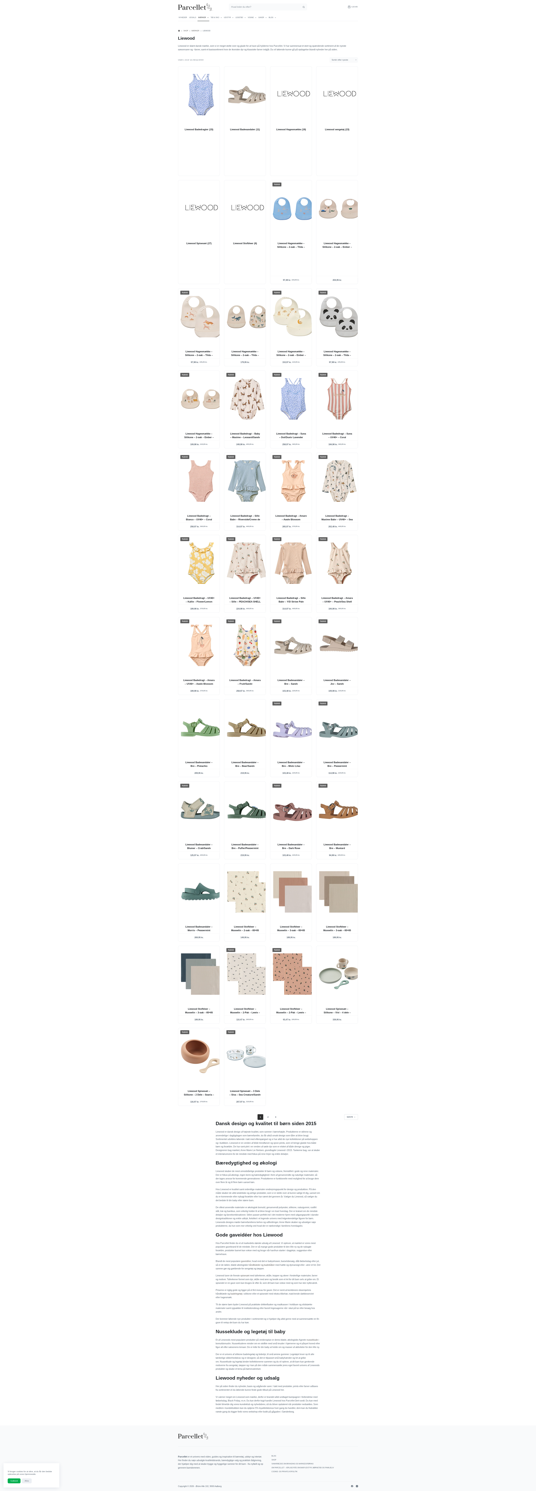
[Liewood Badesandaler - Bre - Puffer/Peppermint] (247, 810)
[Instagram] (357, 1486)
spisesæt (245, 1275)
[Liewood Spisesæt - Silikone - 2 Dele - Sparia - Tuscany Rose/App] (201, 1056)
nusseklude (312, 1340)
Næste (350, 1117)
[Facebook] (352, 1486)
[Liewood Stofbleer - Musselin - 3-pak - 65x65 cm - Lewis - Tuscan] (293, 892)
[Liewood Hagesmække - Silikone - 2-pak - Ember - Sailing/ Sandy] (339, 208)
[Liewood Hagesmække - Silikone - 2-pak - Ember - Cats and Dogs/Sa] (201, 399)
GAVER (261, 17)
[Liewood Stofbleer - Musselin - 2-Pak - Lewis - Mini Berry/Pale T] (293, 974)
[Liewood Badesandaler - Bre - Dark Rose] (293, 810)
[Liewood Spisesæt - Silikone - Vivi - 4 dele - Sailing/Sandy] (339, 974)
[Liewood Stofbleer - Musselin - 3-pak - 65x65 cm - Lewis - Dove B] (201, 974)
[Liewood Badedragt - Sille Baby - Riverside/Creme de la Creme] (247, 481)
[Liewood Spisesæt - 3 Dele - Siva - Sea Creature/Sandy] (247, 1056)
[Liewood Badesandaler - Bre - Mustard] (339, 810)
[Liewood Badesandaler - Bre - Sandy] (293, 645)
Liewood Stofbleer (245, 243)
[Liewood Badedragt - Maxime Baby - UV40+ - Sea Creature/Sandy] (339, 481)
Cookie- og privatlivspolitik (284, 1472)
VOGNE (251, 17)
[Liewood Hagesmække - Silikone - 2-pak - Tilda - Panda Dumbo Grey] (339, 317)
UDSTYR (227, 17)
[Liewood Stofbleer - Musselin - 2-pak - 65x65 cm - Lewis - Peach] (247, 892)
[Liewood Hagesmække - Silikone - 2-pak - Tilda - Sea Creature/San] (247, 317)
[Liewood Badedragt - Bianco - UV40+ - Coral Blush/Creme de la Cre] (201, 481)
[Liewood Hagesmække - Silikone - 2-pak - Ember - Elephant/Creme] (293, 317)
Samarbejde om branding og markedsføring (292, 1464)
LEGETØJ (239, 17)
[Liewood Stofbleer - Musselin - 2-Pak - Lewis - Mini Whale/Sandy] (247, 974)
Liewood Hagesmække (291, 129)
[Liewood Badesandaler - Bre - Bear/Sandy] (247, 727)
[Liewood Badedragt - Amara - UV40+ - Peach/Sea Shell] (339, 563)
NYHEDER (183, 17)
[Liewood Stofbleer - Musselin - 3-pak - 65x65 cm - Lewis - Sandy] (339, 892)
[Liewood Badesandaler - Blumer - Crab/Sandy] (201, 810)
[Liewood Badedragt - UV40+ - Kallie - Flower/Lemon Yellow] (201, 563)
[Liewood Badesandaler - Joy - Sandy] (339, 645)
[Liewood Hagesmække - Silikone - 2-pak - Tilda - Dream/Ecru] (201, 317)
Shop (273, 1460)
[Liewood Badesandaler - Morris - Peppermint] (201, 892)
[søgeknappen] (303, 7)
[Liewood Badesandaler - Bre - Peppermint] (339, 727)
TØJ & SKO (215, 17)
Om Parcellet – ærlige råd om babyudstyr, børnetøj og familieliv (302, 1468)
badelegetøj (236, 1294)
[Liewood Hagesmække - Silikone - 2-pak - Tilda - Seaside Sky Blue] (293, 208)
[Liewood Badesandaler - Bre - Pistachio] (201, 727)
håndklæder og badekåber (262, 1265)
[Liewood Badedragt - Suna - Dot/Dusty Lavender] (293, 399)
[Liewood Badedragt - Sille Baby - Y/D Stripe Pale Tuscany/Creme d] (293, 563)
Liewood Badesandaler (245, 129)
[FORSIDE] (179, 31)
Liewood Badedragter (199, 129)
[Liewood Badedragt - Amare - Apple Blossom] (293, 481)
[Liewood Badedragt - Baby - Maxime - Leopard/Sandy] (247, 399)
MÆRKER (202, 17)
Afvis (27, 1481)
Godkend (14, 1481)
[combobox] (264, 6)
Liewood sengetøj (337, 129)
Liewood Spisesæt (199, 243)
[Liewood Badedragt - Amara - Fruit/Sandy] (247, 645)
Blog (271, 17)
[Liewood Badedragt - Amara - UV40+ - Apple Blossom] (201, 645)
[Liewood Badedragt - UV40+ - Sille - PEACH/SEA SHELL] (247, 563)
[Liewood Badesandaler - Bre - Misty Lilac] (293, 727)
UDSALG (192, 17)
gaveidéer (246, 1261)
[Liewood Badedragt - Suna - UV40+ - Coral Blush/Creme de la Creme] (339, 399)
